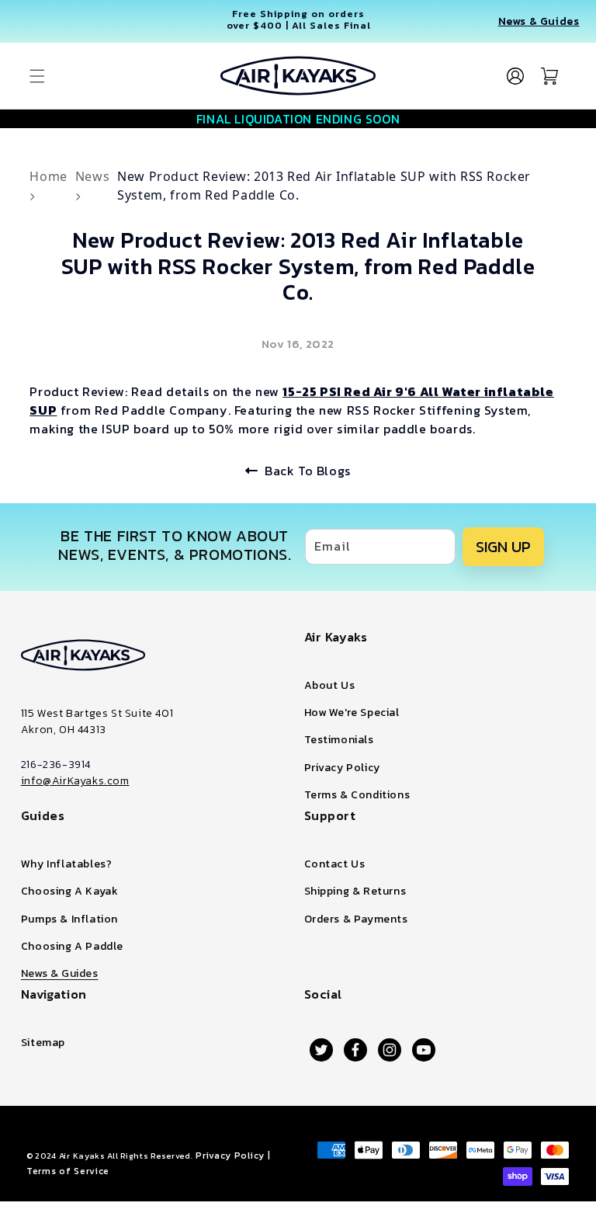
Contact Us (335, 864)
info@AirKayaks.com (75, 781)
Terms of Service (67, 1171)
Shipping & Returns (355, 891)
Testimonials (339, 740)
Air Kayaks (82, 1155)
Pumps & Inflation (69, 919)
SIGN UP (503, 546)
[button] (37, 76)
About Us (329, 685)
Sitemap (43, 1042)
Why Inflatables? (67, 864)
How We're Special (352, 712)
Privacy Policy (342, 767)
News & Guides (539, 21)
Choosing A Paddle (72, 946)
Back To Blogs (308, 470)
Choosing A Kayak (70, 891)
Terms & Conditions (357, 795)
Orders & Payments (356, 919)
